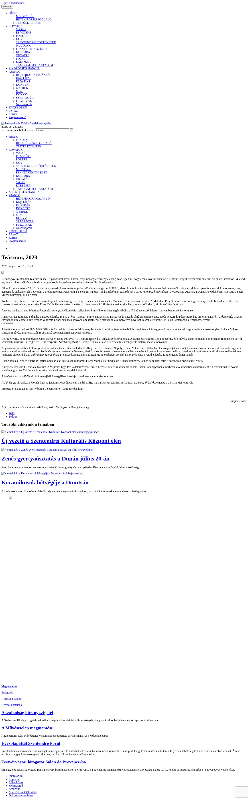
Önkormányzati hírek (21, 795)
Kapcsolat (14, 779)
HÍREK (13, 12)
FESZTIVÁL (24, 100)
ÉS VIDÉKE (23, 32)
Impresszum (16, 775)
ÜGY (19, 39)
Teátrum (13, 416)
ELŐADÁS (23, 81)
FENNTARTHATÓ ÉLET (31, 48)
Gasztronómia (24, 104)
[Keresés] (71, 130)
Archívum (14, 788)
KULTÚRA (23, 52)
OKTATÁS (22, 55)
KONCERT (23, 84)
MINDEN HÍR (25, 16)
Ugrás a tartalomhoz (13, 3)
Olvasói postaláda (11, 704)
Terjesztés (7, 692)
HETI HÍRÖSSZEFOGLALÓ (34, 19)
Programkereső (17, 117)
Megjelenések (9, 686)
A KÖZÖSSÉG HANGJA (24, 68)
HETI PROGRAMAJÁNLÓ (33, 74)
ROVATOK (16, 26)
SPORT (20, 58)
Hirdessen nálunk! (11, 698)
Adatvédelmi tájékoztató (22, 792)
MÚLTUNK (23, 45)
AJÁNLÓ (14, 71)
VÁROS (21, 29)
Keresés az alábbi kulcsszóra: (18, 130)
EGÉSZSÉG (23, 61)
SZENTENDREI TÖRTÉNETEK (36, 42)
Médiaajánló (16, 785)
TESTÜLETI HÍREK (28, 22)
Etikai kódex (16, 782)
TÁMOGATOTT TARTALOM (34, 65)
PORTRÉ (21, 35)
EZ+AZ (13, 110)
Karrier (13, 114)
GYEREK (22, 87)
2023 (12, 413)
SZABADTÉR (25, 97)
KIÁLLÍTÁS (23, 78)
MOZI (19, 91)
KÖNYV (21, 94)
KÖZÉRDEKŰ (18, 107)
